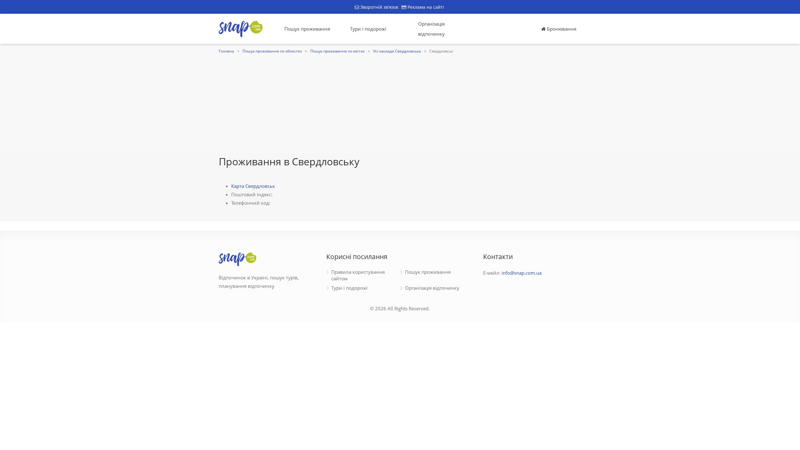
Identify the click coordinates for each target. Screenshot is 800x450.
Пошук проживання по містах (337, 51)
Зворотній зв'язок (378, 7)
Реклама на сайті (425, 7)
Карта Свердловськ (253, 186)
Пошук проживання (307, 29)
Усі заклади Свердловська (397, 51)
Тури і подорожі (368, 29)
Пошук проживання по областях (272, 51)
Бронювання (561, 29)
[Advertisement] (400, 102)
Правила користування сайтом (358, 275)
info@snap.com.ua (522, 273)
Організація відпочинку (431, 29)
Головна (226, 51)
